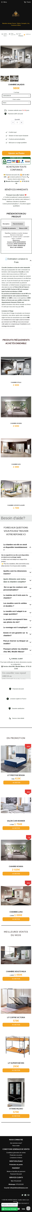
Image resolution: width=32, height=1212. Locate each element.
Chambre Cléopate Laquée (16, 505)
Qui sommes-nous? (16, 1143)
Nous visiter (16, 1145)
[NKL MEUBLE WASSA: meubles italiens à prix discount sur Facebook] (25, 1195)
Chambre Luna (16, 912)
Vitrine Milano (16, 1109)
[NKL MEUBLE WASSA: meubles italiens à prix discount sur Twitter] (22, 1195)
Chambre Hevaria (16, 423)
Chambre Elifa (16, 464)
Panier (28, 2)
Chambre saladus (16, 84)
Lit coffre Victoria (16, 1017)
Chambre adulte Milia (16, 971)
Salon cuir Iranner (16, 821)
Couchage (16, 92)
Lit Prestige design (16, 775)
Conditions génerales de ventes (16, 1152)
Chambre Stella (16, 382)
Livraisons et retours (16, 1157)
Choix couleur (16, 99)
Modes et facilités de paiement (16, 1171)
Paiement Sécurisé (16, 1174)
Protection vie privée (16, 1155)
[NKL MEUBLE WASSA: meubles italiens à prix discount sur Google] (28, 1195)
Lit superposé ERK (16, 1063)
